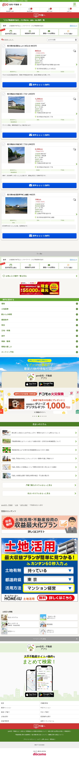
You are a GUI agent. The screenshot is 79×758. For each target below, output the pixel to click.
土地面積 (4, 309)
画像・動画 (5, 341)
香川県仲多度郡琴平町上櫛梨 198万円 (21, 195)
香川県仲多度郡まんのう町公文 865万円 (22, 46)
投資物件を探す (46, 716)
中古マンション (46, 707)
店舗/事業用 (5, 721)
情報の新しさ (6, 347)
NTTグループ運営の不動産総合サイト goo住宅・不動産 (14, 0)
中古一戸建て (45, 712)
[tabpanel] (39, 402)
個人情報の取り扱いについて (39, 734)
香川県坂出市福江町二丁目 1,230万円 (21, 94)
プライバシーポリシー (29, 739)
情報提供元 (67, 731)
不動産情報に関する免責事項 (22, 734)
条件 (3, 336)
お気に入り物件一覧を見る (16, 276)
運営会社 (52, 739)
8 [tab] (45, 416)
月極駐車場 (44, 703)
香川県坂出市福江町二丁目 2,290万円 (21, 144)
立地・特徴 (5, 330)
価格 (3, 304)
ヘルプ (38, 739)
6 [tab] (42, 416)
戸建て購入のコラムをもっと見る (39, 485)
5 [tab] (40, 416)
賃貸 (2, 703)
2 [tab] (34, 416)
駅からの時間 (6, 314)
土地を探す (4, 716)
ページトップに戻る (39, 639)
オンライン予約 (7, 352)
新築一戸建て (5, 712)
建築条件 (4, 320)
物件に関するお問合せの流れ (55, 731)
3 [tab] (36, 416)
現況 (3, 325)
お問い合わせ (44, 739)
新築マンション (6, 707)
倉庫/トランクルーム (47, 721)
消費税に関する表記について (55, 734)
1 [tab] (33, 416)
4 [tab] (38, 416)
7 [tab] (44, 416)
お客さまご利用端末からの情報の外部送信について (33, 731)
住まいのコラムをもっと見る (39, 493)
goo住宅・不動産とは (13, 731)
